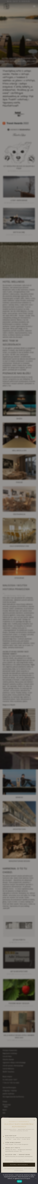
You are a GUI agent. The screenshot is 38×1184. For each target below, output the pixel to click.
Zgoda (19, 1181)
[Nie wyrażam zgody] (36, 1178)
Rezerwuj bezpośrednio (19, 1164)
